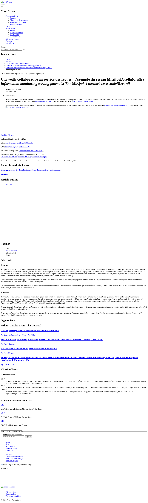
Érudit (12, 31)
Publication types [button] (12, 16)
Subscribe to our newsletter (13, 434)
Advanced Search (12, 39)
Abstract (9, 184)
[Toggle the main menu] (2, 6)
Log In (8, 26)
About (13, 28)
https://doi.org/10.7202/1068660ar (17, 147)
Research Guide (11, 448)
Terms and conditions (13, 496)
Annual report (15, 37)
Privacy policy (11, 492)
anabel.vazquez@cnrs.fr (44, 101)
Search (3, 47)
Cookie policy (11, 494)
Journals (13, 18)
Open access (14, 35)
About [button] (8, 28)
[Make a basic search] (2, 4)
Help (7, 444)
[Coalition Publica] (8, 487)
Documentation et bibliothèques (17, 63)
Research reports (16, 24)
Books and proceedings (18, 22)
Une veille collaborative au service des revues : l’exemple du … (29, 68)
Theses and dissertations (19, 20)
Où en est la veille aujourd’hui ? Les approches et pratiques (24, 157)
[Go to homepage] (6, 2)
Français (9, 41)
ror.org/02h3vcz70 (21, 107)
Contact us (9, 450)
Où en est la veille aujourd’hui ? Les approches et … (25, 66)
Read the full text (7, 135)
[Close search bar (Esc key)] (4, 4)
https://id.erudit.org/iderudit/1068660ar (19, 143)
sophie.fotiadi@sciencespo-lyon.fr (116, 105)
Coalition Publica (16, 33)
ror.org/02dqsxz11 (88, 101)
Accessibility (10, 446)
